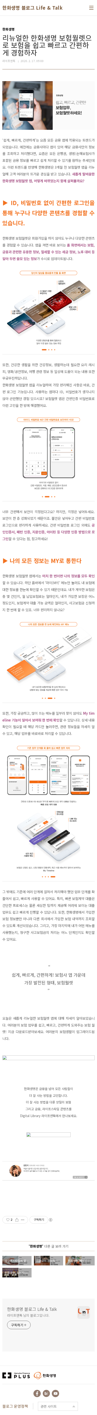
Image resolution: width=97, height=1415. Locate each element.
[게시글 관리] (23, 1219)
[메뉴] (91, 7)
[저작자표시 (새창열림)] (50, 1220)
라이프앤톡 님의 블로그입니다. (28, 1315)
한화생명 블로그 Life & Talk (32, 8)
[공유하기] (17, 1219)
